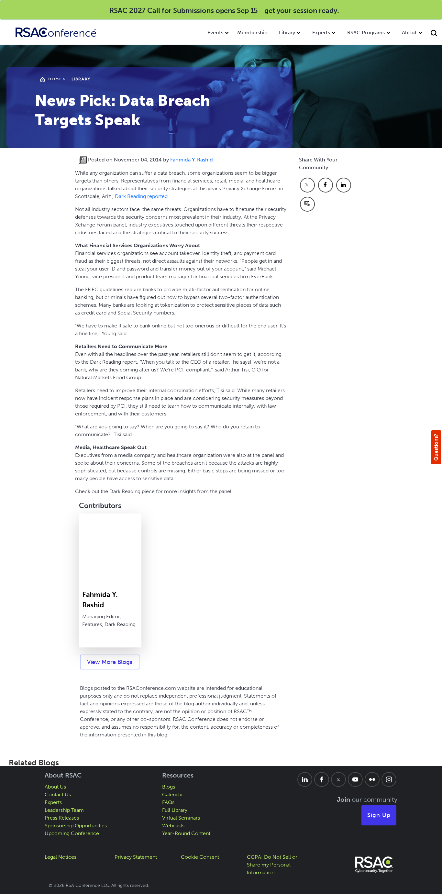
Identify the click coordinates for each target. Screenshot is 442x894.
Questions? (436, 447)
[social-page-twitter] (338, 779)
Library (287, 32)
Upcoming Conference (72, 833)
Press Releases (62, 818)
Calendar (172, 794)
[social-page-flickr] (372, 779)
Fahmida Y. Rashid (191, 160)
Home (55, 79)
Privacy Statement (136, 857)
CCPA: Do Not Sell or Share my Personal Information (272, 865)
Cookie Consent (200, 857)
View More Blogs (109, 662)
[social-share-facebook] (325, 185)
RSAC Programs (366, 32)
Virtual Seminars (181, 818)
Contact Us (58, 794)
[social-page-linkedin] (304, 779)
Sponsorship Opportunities (76, 825)
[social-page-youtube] (355, 779)
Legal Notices (60, 857)
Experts (321, 32)
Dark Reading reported (141, 196)
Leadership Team (64, 810)
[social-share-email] (307, 204)
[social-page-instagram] (388, 779)
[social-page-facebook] (321, 779)
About (409, 32)
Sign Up (379, 815)
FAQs (168, 802)
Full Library (174, 810)
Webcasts (173, 825)
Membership (252, 32)
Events (215, 32)
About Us (55, 787)
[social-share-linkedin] (343, 185)
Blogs (168, 787)
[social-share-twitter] (307, 185)
